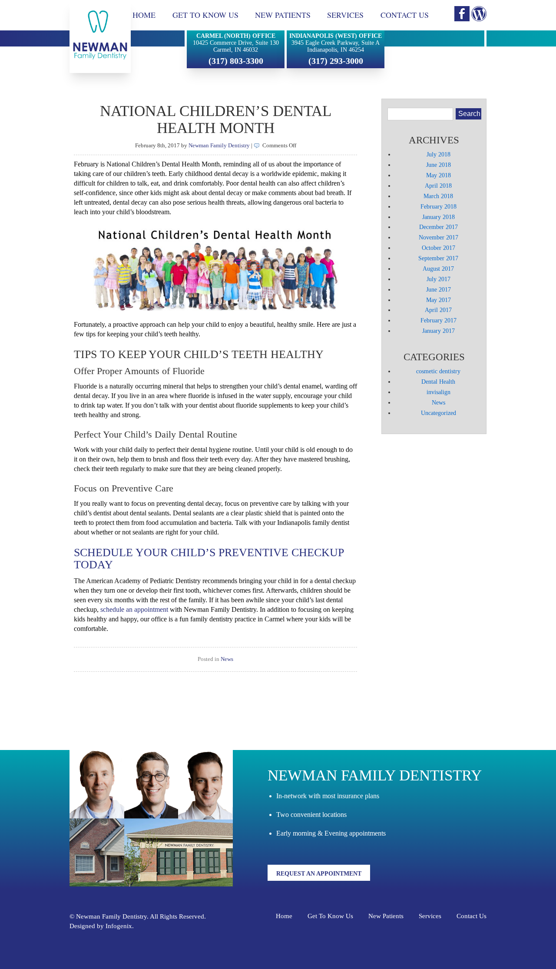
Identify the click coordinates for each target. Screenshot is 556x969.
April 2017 (438, 309)
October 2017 (438, 247)
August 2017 (438, 268)
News (227, 659)
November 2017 (438, 237)
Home (144, 15)
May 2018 (438, 175)
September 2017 (438, 258)
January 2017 (438, 330)
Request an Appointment (318, 873)
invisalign (438, 391)
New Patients (283, 15)
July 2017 (438, 278)
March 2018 (438, 195)
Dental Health (438, 381)
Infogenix (119, 926)
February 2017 (438, 320)
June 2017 (438, 289)
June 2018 (438, 164)
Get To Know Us (205, 15)
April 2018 (438, 185)
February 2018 (438, 206)
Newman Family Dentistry (219, 146)
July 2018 (438, 154)
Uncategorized (438, 412)
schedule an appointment (135, 609)
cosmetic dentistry (438, 371)
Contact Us (405, 15)
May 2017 (438, 299)
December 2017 (438, 226)
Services (345, 15)
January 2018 (438, 216)
